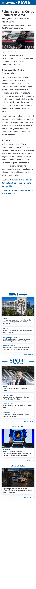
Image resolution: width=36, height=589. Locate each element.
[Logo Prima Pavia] (18, 3)
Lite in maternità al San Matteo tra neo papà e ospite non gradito (17, 183)
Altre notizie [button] (28, 355)
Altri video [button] (29, 460)
